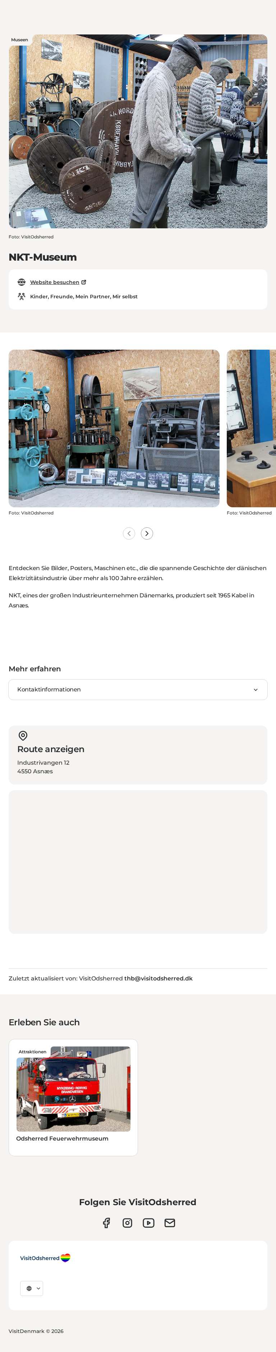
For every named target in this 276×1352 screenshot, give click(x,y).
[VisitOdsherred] (45, 1258)
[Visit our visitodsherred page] (106, 1223)
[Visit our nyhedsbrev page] (170, 1223)
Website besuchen (54, 282)
